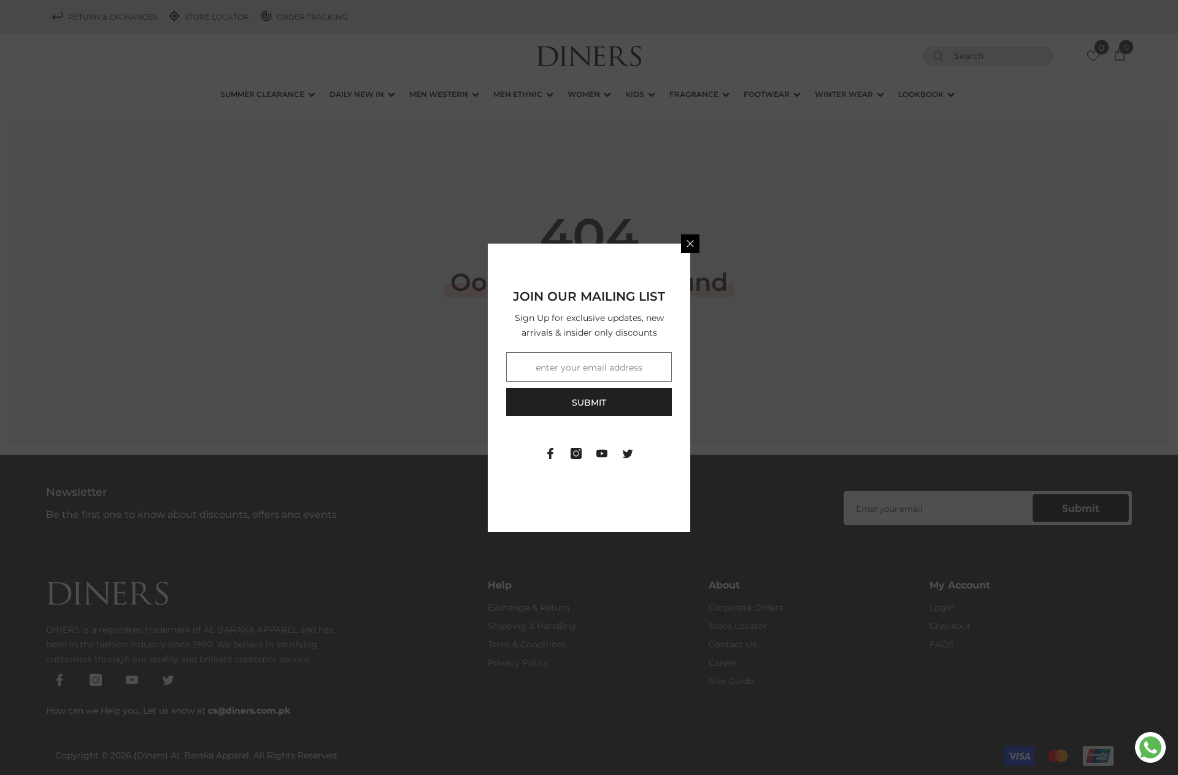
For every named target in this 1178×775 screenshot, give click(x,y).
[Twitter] (628, 453)
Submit (589, 402)
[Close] (690, 243)
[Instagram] (576, 453)
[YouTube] (602, 453)
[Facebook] (550, 453)
